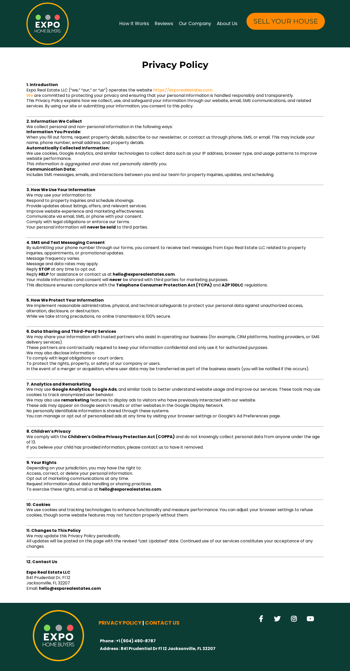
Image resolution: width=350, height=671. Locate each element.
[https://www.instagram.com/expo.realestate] (295, 619)
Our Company (195, 23)
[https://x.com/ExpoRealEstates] (279, 619)
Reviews (164, 23)
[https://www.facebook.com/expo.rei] (262, 619)
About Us (227, 23)
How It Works (134, 23)
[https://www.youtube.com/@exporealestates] (311, 619)
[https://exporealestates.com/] (47, 24)
